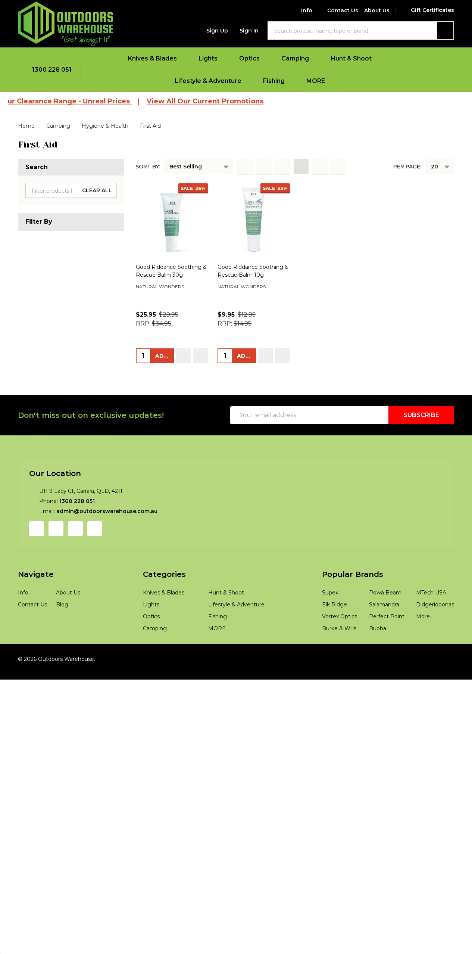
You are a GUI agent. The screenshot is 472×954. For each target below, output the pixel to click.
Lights (208, 58)
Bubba (377, 628)
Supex (330, 592)
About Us (377, 10)
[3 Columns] (282, 166)
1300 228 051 (77, 501)
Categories (164, 574)
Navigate (36, 574)
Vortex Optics (339, 616)
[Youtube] (75, 528)
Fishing (274, 80)
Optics (249, 58)
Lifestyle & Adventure (208, 80)
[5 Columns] (319, 166)
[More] (182, 58)
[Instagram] (56, 528)
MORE (315, 80)
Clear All (97, 190)
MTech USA (431, 592)
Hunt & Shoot (351, 58)
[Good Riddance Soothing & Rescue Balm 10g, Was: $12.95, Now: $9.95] (254, 219)
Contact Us (342, 10)
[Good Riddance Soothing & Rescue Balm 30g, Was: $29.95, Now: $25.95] (172, 219)
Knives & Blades (152, 58)
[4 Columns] (301, 166)
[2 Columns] (263, 166)
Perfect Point (386, 616)
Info (306, 10)
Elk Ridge (334, 604)
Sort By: (147, 166)
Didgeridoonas (435, 604)
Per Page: (407, 166)
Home (26, 125)
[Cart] (440, 69)
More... (424, 616)
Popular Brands (352, 574)
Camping (295, 58)
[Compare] (200, 355)
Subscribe (421, 415)
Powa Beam (385, 592)
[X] (94, 528)
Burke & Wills (339, 628)
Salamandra (384, 604)
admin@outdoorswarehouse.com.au (106, 511)
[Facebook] (36, 528)
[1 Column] (245, 166)
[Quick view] (183, 355)
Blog (62, 604)
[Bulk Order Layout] (338, 166)
